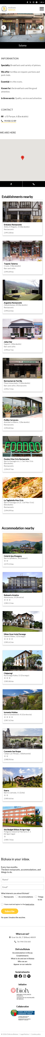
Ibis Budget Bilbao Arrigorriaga (17, 829)
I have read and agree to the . (19, 904)
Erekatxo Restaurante (13, 224)
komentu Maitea (11, 712)
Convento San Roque (12, 751)
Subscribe (10, 911)
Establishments (22, 956)
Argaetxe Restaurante (13, 303)
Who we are (22, 961)
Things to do (40, 898)
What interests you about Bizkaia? (15, 893)
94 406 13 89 (10, 121)
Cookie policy (36, 1034)
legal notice (29, 904)
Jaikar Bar (8, 342)
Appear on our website (22, 964)
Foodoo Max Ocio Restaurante (16, 459)
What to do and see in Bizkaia (22, 958)
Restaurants (9, 897)
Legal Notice (24, 1034)
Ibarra (6, 790)
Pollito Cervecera (11, 420)
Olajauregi (8, 673)
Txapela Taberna (11, 263)
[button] (3, 27)
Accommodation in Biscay (22, 953)
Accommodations (25, 897)
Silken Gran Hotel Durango (15, 634)
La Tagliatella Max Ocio (13, 500)
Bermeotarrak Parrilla (13, 381)
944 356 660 (25, 942)
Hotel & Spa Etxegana (13, 556)
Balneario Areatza (11, 595)
